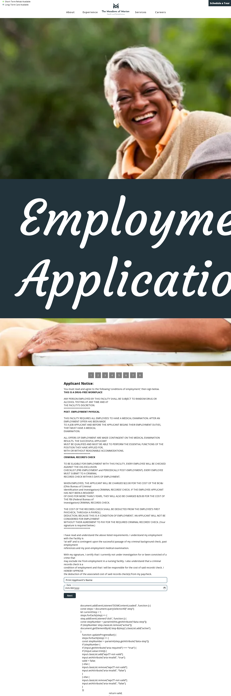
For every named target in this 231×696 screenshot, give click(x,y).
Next (70, 595)
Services (140, 12)
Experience (90, 12)
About (70, 12)
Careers (160, 12)
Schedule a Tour (220, 3)
